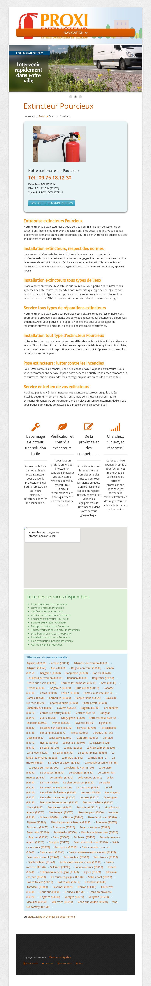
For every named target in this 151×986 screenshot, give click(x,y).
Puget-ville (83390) (38, 832)
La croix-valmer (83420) (101, 747)
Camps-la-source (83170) (98, 693)
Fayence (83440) (84, 722)
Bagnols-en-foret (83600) (86, 668)
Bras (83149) (108, 683)
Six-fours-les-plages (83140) (67, 877)
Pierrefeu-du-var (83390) (102, 817)
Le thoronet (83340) (88, 787)
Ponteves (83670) (106, 822)
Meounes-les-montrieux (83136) (59, 802)
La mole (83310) (97, 757)
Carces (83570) (36, 698)
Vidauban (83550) (37, 902)
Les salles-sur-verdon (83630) (57, 797)
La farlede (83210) (37, 752)
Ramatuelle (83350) (65, 832)
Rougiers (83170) (59, 842)
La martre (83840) (72, 757)
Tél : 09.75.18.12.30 (49, 177)
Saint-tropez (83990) (106, 857)
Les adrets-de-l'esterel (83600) (58, 792)
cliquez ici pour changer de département (51, 916)
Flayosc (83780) (86, 727)
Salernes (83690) (60, 867)
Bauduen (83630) (77, 678)
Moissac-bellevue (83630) (98, 802)
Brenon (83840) (36, 688)
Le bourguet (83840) (81, 772)
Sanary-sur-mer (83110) (89, 867)
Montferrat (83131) (88, 807)
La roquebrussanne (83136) (101, 762)
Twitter (48, 963)
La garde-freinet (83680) (92, 752)
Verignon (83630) (99, 897)
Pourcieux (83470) (37, 827)
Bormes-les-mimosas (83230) (78, 683)
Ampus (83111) (60, 663)
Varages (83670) (74, 897)
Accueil (42, 116)
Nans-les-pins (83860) (91, 812)
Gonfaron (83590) (87, 737)
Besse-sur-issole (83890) (41, 683)
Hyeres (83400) (49, 742)
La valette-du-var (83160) (79, 767)
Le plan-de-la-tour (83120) (78, 782)
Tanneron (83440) (95, 882)
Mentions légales (60, 957)
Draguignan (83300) (73, 718)
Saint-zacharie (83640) (41, 862)
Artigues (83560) (36, 668)
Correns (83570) (85, 713)
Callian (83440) (70, 693)
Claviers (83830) (66, 708)
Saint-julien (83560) (66, 847)
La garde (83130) (63, 752)
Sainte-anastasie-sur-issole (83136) (80, 862)
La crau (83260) (72, 747)
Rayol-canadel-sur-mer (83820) (99, 832)
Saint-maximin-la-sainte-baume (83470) (92, 852)
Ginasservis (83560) (60, 737)
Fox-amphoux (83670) (53, 732)
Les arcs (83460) (91, 792)
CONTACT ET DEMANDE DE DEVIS (52, 203)
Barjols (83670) (101, 673)
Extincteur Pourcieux (59, 106)
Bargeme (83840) (50, 673)
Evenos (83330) (61, 722)
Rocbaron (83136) (84, 837)
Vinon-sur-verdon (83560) (93, 902)
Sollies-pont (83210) (100, 877)
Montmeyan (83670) (61, 812)
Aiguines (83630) (36, 663)
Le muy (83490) (49, 782)
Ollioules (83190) (73, 817)
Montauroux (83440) (60, 807)
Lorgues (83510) (89, 797)
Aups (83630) (58, 668)
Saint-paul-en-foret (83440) (43, 857)
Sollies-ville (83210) (69, 882)
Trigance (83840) (50, 897)
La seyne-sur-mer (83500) (43, 767)
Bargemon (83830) (76, 673)
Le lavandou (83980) (90, 777)
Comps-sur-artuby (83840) (55, 713)
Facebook (32, 963)
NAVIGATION (74, 32)
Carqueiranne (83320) (88, 698)
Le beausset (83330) (52, 772)
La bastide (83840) (74, 742)
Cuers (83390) (48, 718)
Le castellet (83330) (61, 777)
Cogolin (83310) (90, 708)
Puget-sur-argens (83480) (95, 827)
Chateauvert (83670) (94, 703)
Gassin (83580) (35, 737)
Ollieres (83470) (49, 817)
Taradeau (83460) (37, 887)
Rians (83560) (61, 837)
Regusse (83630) (38, 837)
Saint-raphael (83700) (76, 857)
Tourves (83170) (75, 892)
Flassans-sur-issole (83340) (56, 727)
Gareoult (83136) (103, 732)
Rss (80, 963)
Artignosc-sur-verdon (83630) (91, 663)
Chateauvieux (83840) (39, 708)
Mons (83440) (35, 807)
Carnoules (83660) (60, 698)
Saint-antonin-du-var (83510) (91, 842)
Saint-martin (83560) (52, 852)
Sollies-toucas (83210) (40, 882)
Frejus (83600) (79, 732)
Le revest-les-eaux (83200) (56, 787)
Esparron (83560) (37, 722)
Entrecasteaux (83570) (102, 718)
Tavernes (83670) (62, 887)
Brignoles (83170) (60, 688)
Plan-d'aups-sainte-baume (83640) (70, 822)
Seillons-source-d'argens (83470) (59, 872)
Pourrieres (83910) (64, 827)
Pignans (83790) (36, 822)
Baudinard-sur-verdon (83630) (44, 678)
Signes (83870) (92, 872)
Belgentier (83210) (103, 678)
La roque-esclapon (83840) (64, 762)
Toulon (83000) (87, 887)
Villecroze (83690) (62, 902)
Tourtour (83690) (50, 892)
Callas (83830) (48, 693)
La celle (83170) (49, 747)
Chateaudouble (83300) (64, 703)
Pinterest (66, 963)
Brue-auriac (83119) (87, 688)
